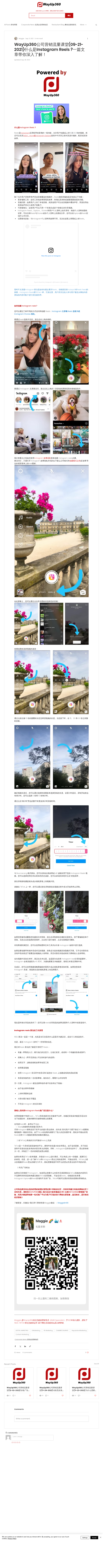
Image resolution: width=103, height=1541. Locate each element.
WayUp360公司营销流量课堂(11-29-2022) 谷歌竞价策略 (50, 1389)
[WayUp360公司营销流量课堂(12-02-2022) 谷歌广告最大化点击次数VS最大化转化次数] (18, 1376)
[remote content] (51, 254)
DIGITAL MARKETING (22, 1330)
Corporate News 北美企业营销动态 (34, 25)
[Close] (100, 1537)
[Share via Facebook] (15, 1346)
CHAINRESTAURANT (62, 1330)
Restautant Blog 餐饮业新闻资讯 (64, 25)
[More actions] (87, 38)
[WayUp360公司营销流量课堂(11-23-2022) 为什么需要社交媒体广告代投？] (84, 1376)
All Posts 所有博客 (10, 25)
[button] (96, 25)
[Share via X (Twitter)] (20, 1346)
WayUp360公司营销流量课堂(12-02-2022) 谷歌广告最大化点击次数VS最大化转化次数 (19, 1389)
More (82, 25)
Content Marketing (22, 1334)
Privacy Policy (12, 1538)
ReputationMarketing (79, 1330)
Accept (94, 1538)
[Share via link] (30, 1346)
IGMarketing (36, 1330)
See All (96, 1364)
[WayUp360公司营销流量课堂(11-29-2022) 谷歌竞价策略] (51, 1376)
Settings (85, 1538)
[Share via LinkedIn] (25, 1346)
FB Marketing (48, 1330)
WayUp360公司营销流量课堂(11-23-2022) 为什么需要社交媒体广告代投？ (83, 1389)
